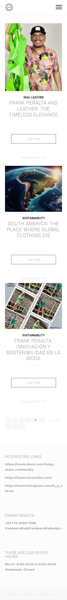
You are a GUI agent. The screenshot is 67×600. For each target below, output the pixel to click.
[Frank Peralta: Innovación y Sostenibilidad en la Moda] (33, 306)
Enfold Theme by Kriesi (48, 594)
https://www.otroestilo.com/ (28, 477)
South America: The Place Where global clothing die (33, 229)
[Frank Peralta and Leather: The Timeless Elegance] (33, 57)
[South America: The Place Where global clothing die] (33, 189)
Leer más (33, 139)
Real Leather (34, 97)
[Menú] (57, 7)
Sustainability (33, 218)
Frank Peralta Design (27, 594)
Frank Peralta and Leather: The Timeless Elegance (33, 108)
